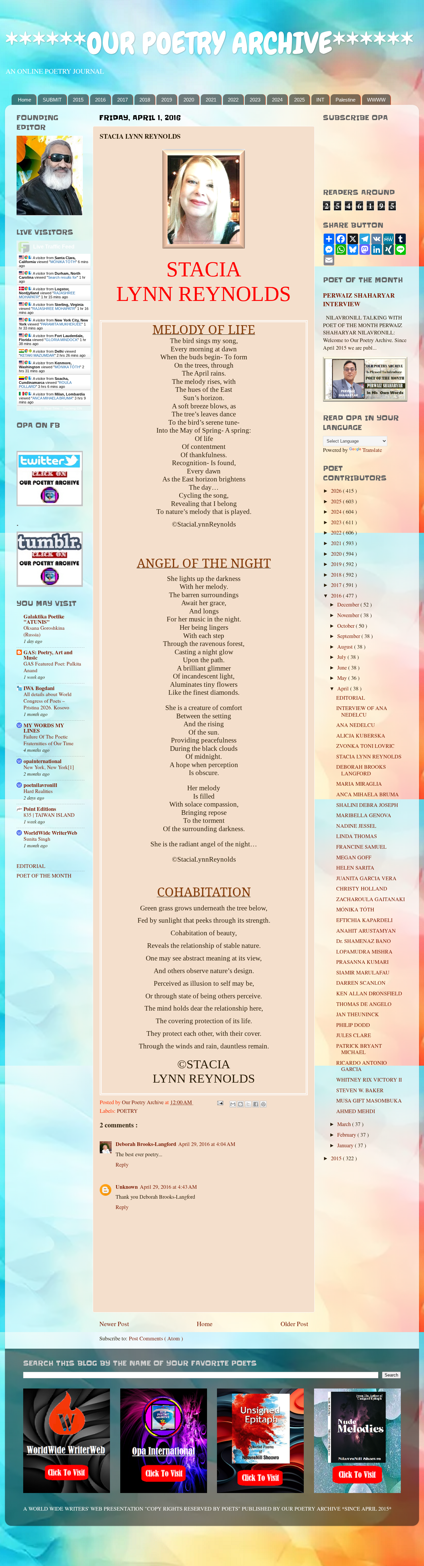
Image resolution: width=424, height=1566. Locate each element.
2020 (189, 100)
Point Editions (40, 809)
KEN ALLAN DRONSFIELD (369, 993)
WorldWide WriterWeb (50, 833)
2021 (211, 100)
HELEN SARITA (355, 867)
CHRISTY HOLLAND (361, 888)
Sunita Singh (37, 838)
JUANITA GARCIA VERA (366, 878)
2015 (78, 100)
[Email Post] (220, 1102)
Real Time (52, 408)
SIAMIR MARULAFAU (363, 972)
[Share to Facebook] (255, 1104)
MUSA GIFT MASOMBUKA (369, 1100)
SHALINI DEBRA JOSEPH (367, 805)
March (344, 1124)
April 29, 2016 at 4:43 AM (168, 1186)
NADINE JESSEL (356, 825)
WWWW (376, 100)
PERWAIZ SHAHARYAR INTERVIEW (359, 300)
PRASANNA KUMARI (362, 961)
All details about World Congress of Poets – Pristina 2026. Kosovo (48, 701)
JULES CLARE (353, 1035)
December (348, 604)
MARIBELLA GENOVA (363, 815)
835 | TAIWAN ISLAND (49, 815)
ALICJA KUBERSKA (360, 735)
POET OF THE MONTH (44, 875)
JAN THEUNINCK (357, 1014)
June (342, 667)
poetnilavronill (40, 785)
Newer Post (114, 1323)
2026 (337, 490)
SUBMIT (52, 100)
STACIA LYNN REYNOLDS (368, 756)
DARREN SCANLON (361, 982)
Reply (122, 1164)
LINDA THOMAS (356, 836)
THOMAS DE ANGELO (364, 1004)
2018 (144, 100)
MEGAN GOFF (353, 857)
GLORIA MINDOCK (62, 340)
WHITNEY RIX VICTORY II (369, 1079)
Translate (372, 450)
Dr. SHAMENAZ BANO (363, 941)
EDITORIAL (31, 866)
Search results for (62, 277)
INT (320, 100)
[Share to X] (248, 1104)
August (345, 646)
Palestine (345, 100)
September (349, 636)
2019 (166, 100)
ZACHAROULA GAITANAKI (370, 899)
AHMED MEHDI (355, 1111)
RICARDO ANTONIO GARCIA (361, 1066)
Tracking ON (72, 408)
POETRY (127, 1110)
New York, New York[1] (49, 767)
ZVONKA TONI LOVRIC (365, 745)
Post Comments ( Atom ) (156, 1338)
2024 (277, 100)
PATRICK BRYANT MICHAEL (359, 1049)
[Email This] (233, 1104)
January (346, 1145)
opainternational (43, 761)
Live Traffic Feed (54, 246)
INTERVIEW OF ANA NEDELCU (361, 711)
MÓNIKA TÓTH (63, 262)
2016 (100, 100)
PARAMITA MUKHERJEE (61, 324)
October (346, 625)
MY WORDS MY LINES (44, 728)
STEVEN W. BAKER (360, 1090)
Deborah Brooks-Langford (146, 1144)
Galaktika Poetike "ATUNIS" (44, 619)
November (348, 615)
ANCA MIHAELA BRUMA (52, 398)
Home (24, 100)
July (342, 657)
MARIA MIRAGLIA (359, 783)
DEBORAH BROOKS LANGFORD (361, 770)
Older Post (294, 1323)
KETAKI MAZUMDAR (37, 355)
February (347, 1134)
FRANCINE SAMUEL (361, 846)
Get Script (33, 408)
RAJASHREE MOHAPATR (53, 309)
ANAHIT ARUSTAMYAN (366, 930)
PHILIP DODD (353, 1025)
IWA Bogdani (39, 688)
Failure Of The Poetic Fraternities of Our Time (49, 740)
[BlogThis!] (240, 1104)
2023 (255, 100)
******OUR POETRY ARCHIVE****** (209, 43)
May (342, 677)
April (343, 688)
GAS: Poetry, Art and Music (48, 655)
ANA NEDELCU (355, 725)
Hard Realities (38, 791)
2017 (122, 100)
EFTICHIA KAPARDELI (364, 920)
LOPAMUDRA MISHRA (364, 951)
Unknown (127, 1187)
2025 (299, 100)
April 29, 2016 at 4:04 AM (206, 1144)
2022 (233, 100)
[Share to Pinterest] (263, 1104)
